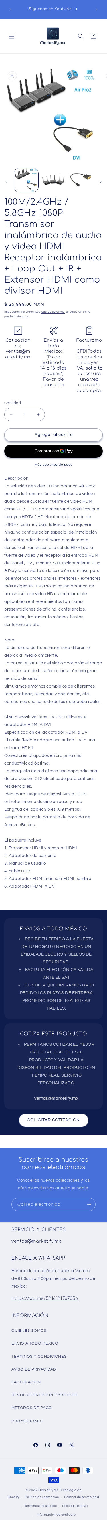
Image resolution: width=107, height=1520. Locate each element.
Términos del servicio (41, 1505)
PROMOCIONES (27, 1421)
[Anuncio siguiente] (96, 9)
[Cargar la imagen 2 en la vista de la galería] (53, 180)
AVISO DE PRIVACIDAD (33, 1369)
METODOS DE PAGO (31, 1408)
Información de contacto (56, 1514)
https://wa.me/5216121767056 (44, 1298)
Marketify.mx (48, 1490)
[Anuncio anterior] (10, 9)
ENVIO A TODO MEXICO (34, 1343)
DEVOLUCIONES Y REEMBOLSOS (44, 1395)
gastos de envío (53, 311)
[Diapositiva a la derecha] (100, 181)
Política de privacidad (81, 1497)
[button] (11, 36)
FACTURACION (26, 1382)
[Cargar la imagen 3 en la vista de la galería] (80, 180)
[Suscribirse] (89, 1204)
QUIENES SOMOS (29, 1331)
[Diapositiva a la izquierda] (6, 181)
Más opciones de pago (54, 465)
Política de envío (75, 1505)
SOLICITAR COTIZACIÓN (53, 1120)
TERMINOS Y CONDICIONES (39, 1357)
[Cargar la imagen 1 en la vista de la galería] (26, 180)
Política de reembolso (42, 1497)
